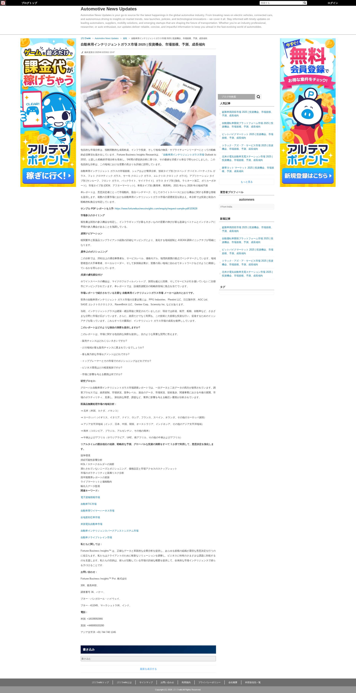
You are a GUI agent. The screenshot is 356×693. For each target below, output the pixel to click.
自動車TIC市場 (89, 504)
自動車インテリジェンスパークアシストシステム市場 (110, 530)
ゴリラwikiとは (124, 682)
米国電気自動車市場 (91, 524)
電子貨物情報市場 (90, 497)
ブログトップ (29, 2)
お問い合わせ (167, 682)
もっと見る (247, 181)
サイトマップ (146, 682)
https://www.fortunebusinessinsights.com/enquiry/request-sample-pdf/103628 (156, 208)
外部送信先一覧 (253, 682)
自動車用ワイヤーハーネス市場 (97, 510)
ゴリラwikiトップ (100, 682)
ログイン (333, 2)
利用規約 (186, 682)
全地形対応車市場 (90, 517)
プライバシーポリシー (209, 682)
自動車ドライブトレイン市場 (96, 537)
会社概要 (232, 682)
